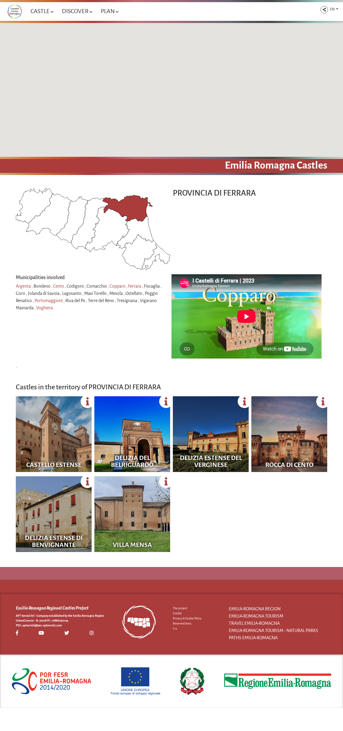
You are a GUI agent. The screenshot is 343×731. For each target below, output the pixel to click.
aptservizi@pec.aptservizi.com (42, 625)
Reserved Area (182, 623)
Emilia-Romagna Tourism (256, 616)
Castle (41, 11)
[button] (324, 9)
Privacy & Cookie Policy (187, 618)
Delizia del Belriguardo (132, 461)
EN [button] (332, 9)
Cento (59, 286)
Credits (177, 613)
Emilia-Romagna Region (255, 609)
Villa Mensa (132, 544)
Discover (76, 11)
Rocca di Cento (289, 464)
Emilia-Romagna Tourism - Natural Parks (273, 630)
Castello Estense (53, 464)
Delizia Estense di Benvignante (54, 541)
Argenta (24, 286)
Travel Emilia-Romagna (254, 623)
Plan (108, 11)
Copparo (118, 286)
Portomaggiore (49, 300)
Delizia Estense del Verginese (211, 461)
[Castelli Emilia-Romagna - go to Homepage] (14, 11)
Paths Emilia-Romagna (253, 637)
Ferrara (135, 286)
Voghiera (44, 308)
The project (180, 608)
